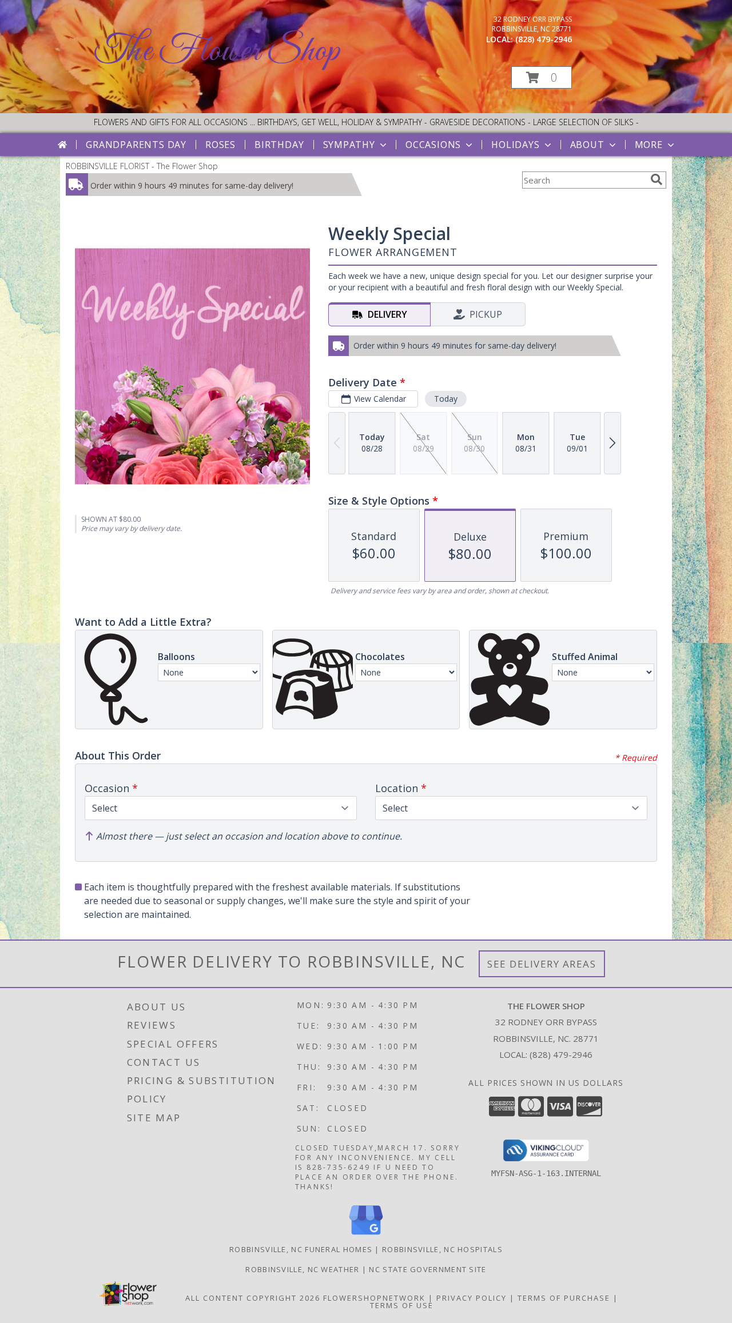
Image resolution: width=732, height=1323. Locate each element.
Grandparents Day (136, 144)
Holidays (515, 144)
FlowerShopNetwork (374, 1298)
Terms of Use (401, 1305)
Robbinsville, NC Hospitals (442, 1249)
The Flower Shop (217, 52)
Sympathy (349, 144)
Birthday (279, 144)
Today (446, 398)
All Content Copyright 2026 (252, 1298)
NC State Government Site (427, 1269)
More (649, 144)
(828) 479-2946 (543, 39)
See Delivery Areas (541, 963)
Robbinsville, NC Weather (302, 1269)
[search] (656, 179)
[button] (541, 77)
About (587, 144)
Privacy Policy (471, 1298)
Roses (220, 144)
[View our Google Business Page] (366, 1235)
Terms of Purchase (564, 1298)
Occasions (433, 144)
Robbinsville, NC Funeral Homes (300, 1249)
